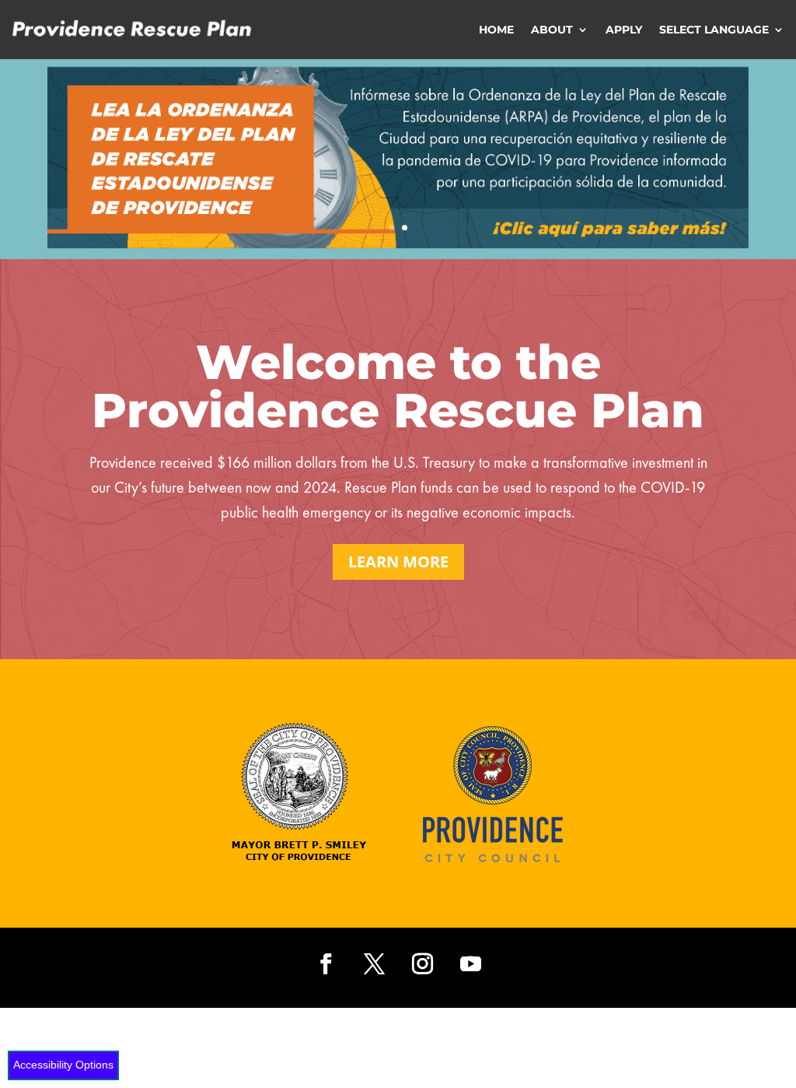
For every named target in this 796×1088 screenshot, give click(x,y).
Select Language (714, 30)
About (552, 30)
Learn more (398, 561)
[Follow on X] (374, 964)
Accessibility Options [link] (63, 1064)
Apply (624, 30)
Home (496, 30)
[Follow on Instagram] (422, 964)
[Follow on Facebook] (326, 964)
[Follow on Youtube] (470, 964)
